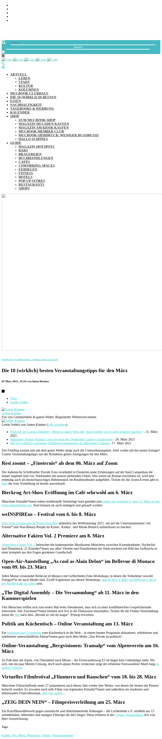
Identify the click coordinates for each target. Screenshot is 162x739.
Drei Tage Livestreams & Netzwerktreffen (30, 523)
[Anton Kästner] (13, 409)
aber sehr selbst (52, 693)
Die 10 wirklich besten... (21, 359)
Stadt (55, 359)
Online (45, 735)
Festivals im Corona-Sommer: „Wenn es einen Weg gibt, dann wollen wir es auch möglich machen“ (76, 432)
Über (13, 398)
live (14, 735)
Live (50, 359)
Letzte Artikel (19, 402)
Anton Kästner (11, 413)
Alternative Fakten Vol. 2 (18, 544)
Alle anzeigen (57, 424)
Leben (43, 359)
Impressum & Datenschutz (32, 20)
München (33, 735)
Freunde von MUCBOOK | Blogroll (38, 13)
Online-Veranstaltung (129, 715)
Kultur (36, 359)
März (21, 735)
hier (4, 483)
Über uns (17, 5)
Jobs (14, 9)
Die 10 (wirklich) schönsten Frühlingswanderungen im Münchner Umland (59, 443)
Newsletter (20, 16)
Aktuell (5, 359)
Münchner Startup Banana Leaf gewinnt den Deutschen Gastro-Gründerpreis (61, 439)
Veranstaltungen (62, 735)
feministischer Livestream (24, 633)
